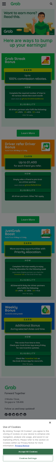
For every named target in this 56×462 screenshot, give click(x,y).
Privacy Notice (22, 445)
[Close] (50, 422)
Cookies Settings (28, 458)
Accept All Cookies (28, 451)
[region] (28, 440)
